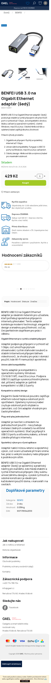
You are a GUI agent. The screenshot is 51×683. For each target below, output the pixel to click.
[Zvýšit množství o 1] (44, 176)
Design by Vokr (40, 646)
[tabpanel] (25, 265)
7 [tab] (28, 289)
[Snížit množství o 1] (35, 176)
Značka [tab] (33, 301)
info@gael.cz (8, 588)
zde (45, 679)
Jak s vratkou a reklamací (13, 544)
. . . (25, 646)
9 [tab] (32, 289)
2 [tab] (19, 289)
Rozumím (24, 681)
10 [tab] (34, 289)
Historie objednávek (11, 550)
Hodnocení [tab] (16, 301)
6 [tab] (26, 289)
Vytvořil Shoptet (10, 646)
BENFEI (20, 500)
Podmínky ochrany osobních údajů (17, 566)
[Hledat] (34, 3)
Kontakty (6, 571)
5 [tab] (24, 289)
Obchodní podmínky (11, 561)
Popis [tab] (7, 301)
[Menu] (45, 3)
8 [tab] (30, 289)
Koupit (25, 182)
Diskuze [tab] (25, 301)
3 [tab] (21, 289)
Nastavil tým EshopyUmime (25, 646)
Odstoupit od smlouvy (11, 664)
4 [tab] (22, 289)
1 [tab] (17, 289)
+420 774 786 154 (10, 583)
